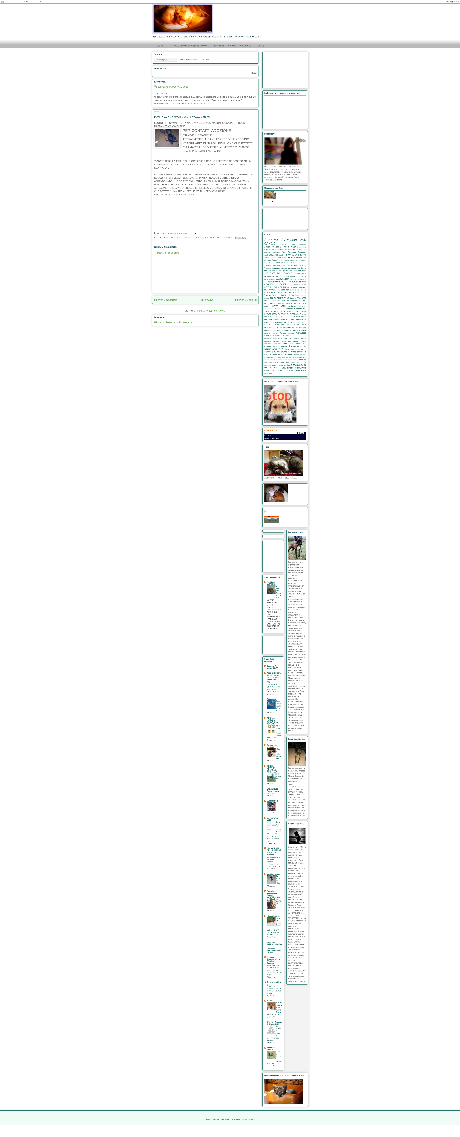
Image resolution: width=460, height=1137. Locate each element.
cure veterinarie (276, 303)
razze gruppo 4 (292, 349)
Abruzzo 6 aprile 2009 (272, 667)
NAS (304, 328)
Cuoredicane (272, 800)
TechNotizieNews (274, 983)
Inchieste (276, 319)
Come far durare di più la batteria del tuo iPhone (274, 989)
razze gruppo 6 (282, 351)
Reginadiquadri (300, 354)
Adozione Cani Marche (273, 260)
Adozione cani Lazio (295, 254)
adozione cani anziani (285, 249)
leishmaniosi (279, 325)
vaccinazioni (288, 371)
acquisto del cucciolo (293, 244)
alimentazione (271, 276)
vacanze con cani (273, 370)
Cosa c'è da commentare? (287, 301)
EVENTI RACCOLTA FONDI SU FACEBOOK (281, 314)
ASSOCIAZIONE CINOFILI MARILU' (285, 283)
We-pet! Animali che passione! (274, 1023)
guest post (288, 317)
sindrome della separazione (276, 362)
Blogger (250, 1119)
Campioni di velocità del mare (279, 706)
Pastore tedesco (287, 333)
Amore (303, 279)
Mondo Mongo (273, 916)
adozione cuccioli (280, 268)
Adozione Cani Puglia (285, 263)
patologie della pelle (295, 338)
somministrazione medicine (275, 365)
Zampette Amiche (271, 1048)
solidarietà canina (298, 362)
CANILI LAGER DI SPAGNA (285, 295)
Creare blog (272, 789)
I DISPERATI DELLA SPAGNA (274, 849)
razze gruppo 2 (273, 349)
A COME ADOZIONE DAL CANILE (184, 237)
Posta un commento (168, 252)
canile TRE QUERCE (286, 292)
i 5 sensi (296, 316)
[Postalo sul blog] (238, 238)
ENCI (304, 312)
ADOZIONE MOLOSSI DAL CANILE (285, 272)
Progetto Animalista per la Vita (274, 950)
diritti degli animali (284, 305)
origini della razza (295, 330)
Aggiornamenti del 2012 (273, 792)
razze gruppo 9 (271, 354)
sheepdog (302, 360)
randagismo (288, 343)
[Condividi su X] (240, 238)
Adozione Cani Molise (291, 260)
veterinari (300, 370)
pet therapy (293, 341)
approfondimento (273, 281)
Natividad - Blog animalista (274, 943)
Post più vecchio (246, 300)
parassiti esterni (271, 333)
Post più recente (165, 300)
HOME (159, 45)
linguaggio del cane (296, 325)
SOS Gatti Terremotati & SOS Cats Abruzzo (273, 960)
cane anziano (300, 290)
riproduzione (282, 360)
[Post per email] (194, 233)
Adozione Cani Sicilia (282, 265)
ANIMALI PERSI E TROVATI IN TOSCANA (272, 721)
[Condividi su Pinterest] (245, 238)
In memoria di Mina (278, 879)
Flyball (273, 317)
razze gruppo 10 (298, 346)
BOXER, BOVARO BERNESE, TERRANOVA (273, 769)
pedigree (284, 341)
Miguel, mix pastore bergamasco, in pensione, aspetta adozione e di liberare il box (273, 859)
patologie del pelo (281, 336)
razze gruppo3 (286, 354)
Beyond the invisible (272, 746)
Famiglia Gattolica (271, 583)
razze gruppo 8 (298, 351)
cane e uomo (270, 292)
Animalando (272, 699)
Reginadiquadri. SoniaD (272, 357)
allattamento (269, 279)
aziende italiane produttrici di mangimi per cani (285, 288)
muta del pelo (297, 328)
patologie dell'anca (298, 336)
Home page (206, 300)
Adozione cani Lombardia (294, 257)
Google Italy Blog (272, 819)
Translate (203, 59)
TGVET (270, 1000)
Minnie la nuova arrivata (278, 754)
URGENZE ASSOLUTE (294, 367)
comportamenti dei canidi (283, 297)
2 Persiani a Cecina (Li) (278, 591)
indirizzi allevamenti (292, 319)
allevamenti (282, 278)
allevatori (295, 279)
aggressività (300, 273)
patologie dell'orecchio (273, 339)
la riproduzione (294, 322)
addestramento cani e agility (281, 246)
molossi (286, 327)
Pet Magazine (197, 103)
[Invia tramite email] (236, 238)
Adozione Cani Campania (218, 237)
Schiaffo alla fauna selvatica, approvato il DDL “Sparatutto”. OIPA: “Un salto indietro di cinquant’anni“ (274, 683)
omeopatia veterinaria (273, 330)
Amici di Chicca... (274, 673)
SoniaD (289, 365)
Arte (261, 45)
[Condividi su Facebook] (243, 238)
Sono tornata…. (278, 776)
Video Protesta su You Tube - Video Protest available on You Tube (274, 970)
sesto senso (292, 360)
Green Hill (280, 317)
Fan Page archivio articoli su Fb (232, 45)
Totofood (276, 367)
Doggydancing (280, 309)
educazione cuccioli (290, 311)
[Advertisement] (166, 215)
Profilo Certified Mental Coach (188, 45)
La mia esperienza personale (285, 320)
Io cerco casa (273, 874)
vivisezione (268, 373)
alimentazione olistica (295, 276)
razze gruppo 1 (281, 346)
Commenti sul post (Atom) (211, 310)
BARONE (278, 902)
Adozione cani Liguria (272, 258)
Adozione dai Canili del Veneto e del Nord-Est (285, 269)
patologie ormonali (271, 341)
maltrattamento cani (273, 327)
